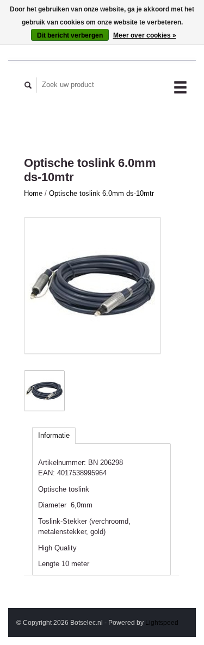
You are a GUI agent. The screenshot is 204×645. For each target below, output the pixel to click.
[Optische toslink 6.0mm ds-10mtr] (92, 285)
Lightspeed (161, 622)
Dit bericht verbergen (70, 35)
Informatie (54, 435)
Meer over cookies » (144, 35)
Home (33, 193)
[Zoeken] (28, 85)
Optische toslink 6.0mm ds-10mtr (101, 193)
